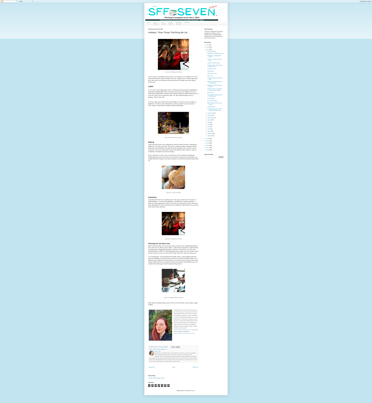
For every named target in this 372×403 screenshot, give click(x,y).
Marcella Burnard (178, 23)
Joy (166, 349)
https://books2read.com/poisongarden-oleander (184, 333)
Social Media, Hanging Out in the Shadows (215, 95)
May (209, 126)
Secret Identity (211, 106)
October (210, 115)
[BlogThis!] (174, 347)
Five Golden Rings (212, 100)
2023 (207, 47)
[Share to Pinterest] (179, 347)
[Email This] (172, 347)
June (209, 124)
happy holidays (161, 349)
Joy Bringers (210, 71)
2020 (207, 141)
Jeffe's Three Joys (212, 73)
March (209, 131)
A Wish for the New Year (213, 63)
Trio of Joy (210, 75)
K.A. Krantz (164, 23)
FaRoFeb (187, 22)
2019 (207, 143)
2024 (207, 45)
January (210, 135)
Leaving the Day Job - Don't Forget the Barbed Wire (214, 109)
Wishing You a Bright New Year (215, 53)
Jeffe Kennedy (156, 23)
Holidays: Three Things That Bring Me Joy (214, 66)
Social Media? (211, 98)
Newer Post (152, 367)
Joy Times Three (211, 69)
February (210, 133)
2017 (207, 147)
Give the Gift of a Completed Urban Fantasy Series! (214, 89)
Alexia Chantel (170, 23)
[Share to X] (175, 347)
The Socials (210, 92)
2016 (207, 150)
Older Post (195, 367)
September (211, 117)
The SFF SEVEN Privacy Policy (156, 378)
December (210, 51)
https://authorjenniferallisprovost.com (183, 329)
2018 (207, 145)
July (209, 122)
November (210, 113)
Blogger (193, 390)
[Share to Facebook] (177, 347)
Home (148, 22)
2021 (207, 138)
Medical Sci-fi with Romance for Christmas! (214, 82)
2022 (207, 49)
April (209, 129)
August (209, 120)
